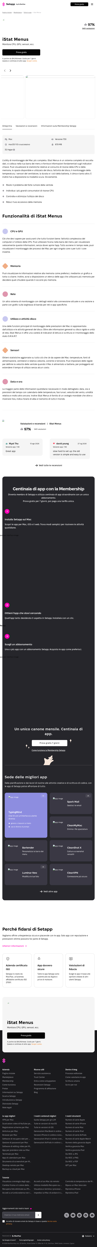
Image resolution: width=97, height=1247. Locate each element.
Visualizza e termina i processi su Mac (48, 1189)
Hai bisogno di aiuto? (9, 1240)
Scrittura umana (72, 1081)
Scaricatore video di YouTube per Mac (17, 1124)
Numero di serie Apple (75, 1120)
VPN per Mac (8, 1120)
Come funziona (9, 1085)
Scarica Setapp (9, 1096)
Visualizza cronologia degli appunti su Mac (17, 1181)
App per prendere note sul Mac (16, 1150)
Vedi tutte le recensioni (50, 465)
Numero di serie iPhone (75, 1124)
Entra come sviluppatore (45, 1081)
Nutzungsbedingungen (26, 1240)
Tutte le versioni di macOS (45, 1124)
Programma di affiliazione (45, 1089)
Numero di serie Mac (74, 1127)
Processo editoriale (73, 1073)
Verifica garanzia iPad (74, 1150)
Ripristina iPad (71, 1193)
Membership (7, 1081)
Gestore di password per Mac (15, 1143)
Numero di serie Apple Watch (78, 1139)
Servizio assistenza (42, 1073)
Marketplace (18, 12)
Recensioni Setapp (42, 1085)
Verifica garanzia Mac (74, 1146)
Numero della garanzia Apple (78, 1143)
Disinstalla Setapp (10, 1104)
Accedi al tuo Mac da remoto (46, 1181)
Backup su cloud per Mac (13, 1169)
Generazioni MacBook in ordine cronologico (48, 1131)
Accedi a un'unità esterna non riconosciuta (17, 1193)
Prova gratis (79, 4)
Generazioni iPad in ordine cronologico (48, 1139)
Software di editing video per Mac (17, 1146)
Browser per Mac (9, 1135)
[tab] (7, 126)
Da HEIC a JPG (71, 1154)
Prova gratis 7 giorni (50, 743)
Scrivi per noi (71, 1085)
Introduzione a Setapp (12, 1100)
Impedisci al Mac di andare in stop (48, 1193)
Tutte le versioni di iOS (43, 1127)
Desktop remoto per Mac (13, 1165)
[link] (66, 1215)
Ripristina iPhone (72, 1189)
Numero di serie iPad (74, 1131)
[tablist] (48, 126)
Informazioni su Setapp (12, 1092)
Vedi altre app (50, 891)
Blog (36, 1092)
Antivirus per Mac (10, 1131)
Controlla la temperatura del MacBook (80, 1181)
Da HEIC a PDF (71, 1162)
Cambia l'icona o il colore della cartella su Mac (17, 1185)
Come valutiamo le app (75, 1077)
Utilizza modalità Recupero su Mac (48, 1185)
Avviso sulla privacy (43, 1240)
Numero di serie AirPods (75, 1135)
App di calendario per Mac (14, 1158)
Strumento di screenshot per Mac (17, 1162)
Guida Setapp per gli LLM (45, 1120)
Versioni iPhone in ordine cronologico (48, 1135)
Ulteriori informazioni (13, 946)
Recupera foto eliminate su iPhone (17, 1189)
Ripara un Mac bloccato (75, 1185)
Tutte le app (27, 12)
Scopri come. (32, 61)
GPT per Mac (71, 1165)
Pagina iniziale (7, 12)
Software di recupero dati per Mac (17, 1139)
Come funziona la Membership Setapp (48, 750)
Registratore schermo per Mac (15, 1127)
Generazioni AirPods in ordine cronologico (48, 1143)
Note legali (7, 1108)
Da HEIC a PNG (71, 1158)
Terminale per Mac (10, 1154)
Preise (5, 1089)
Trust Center (39, 1077)
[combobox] (90, 1236)
